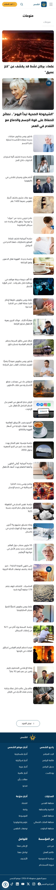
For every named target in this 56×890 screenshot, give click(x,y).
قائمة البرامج (48, 760)
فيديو (25, 785)
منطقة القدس (47, 803)
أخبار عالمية (22, 773)
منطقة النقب (48, 816)
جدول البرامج (48, 766)
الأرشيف (23, 858)
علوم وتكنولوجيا (20, 822)
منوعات (47, 22)
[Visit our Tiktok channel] (13, 884)
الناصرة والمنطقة (46, 809)
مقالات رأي (22, 779)
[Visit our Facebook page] (39, 884)
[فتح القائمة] (51, 4)
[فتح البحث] (22, 4)
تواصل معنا (22, 852)
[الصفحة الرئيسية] (40, 4)
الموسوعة (23, 816)
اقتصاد (24, 803)
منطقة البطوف (47, 828)
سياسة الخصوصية (46, 858)
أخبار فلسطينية (21, 754)
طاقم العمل (48, 852)
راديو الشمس (47, 747)
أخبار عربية (23, 766)
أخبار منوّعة (21, 796)
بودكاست (50, 773)
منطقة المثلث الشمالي (44, 822)
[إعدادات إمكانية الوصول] (5, 884)
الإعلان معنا (22, 846)
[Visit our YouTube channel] (24, 884)
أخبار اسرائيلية (21, 760)
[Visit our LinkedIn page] (18, 884)
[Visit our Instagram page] (35, 884)
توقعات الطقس (20, 828)
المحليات (49, 796)
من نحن (50, 846)
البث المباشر (8, 4)
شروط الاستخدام (46, 865)
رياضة (25, 809)
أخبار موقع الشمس (17, 747)
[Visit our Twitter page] (29, 884)
